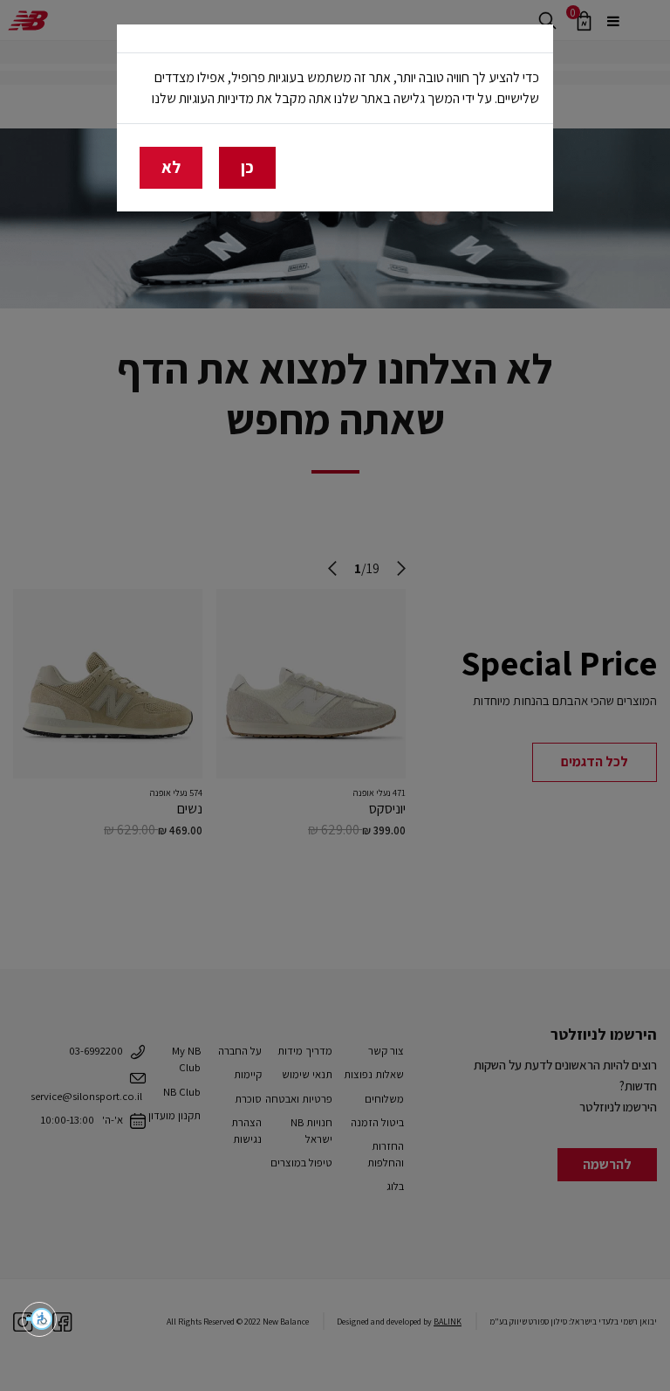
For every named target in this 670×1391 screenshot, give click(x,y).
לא (171, 167)
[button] (39, 1319)
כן (247, 167)
